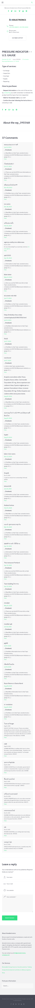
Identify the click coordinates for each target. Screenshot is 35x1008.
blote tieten (7, 274)
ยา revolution (8, 704)
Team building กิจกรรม (11, 584)
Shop (3, 972)
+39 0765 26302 (23, 27)
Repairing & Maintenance (7, 61)
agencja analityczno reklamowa (14, 242)
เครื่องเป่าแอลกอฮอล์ (10, 794)
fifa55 (6, 339)
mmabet (7, 603)
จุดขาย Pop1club (9, 762)
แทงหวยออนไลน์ (9, 810)
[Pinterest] (26, 11)
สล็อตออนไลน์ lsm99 (10, 185)
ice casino (7, 204)
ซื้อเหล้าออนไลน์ (9, 779)
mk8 (5, 744)
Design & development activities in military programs (16, 970)
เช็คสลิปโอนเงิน (9, 664)
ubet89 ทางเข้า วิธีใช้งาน (12, 543)
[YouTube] (23, 11)
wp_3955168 (17, 59)
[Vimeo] (19, 11)
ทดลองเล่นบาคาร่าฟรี (11, 145)
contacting (7, 93)
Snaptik (6, 473)
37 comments (25, 59)
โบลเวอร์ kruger (9, 724)
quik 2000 (7, 255)
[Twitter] (11, 11)
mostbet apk (8, 624)
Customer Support (17, 38)
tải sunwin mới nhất (10, 296)
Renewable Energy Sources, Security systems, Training (17, 967)
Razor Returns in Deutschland (13, 683)
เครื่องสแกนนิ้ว (9, 223)
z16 (5, 827)
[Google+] (15, 11)
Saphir (6, 435)
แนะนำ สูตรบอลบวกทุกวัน (12, 524)
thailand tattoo (9, 505)
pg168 (6, 643)
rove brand (7, 358)
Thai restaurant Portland (12, 563)
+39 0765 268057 (14, 27)
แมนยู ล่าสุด (8, 842)
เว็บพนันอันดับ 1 (9, 164)
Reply (5, 159)
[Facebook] (8, 11)
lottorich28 (7, 486)
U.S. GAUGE (16, 61)
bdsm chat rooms (9, 454)
